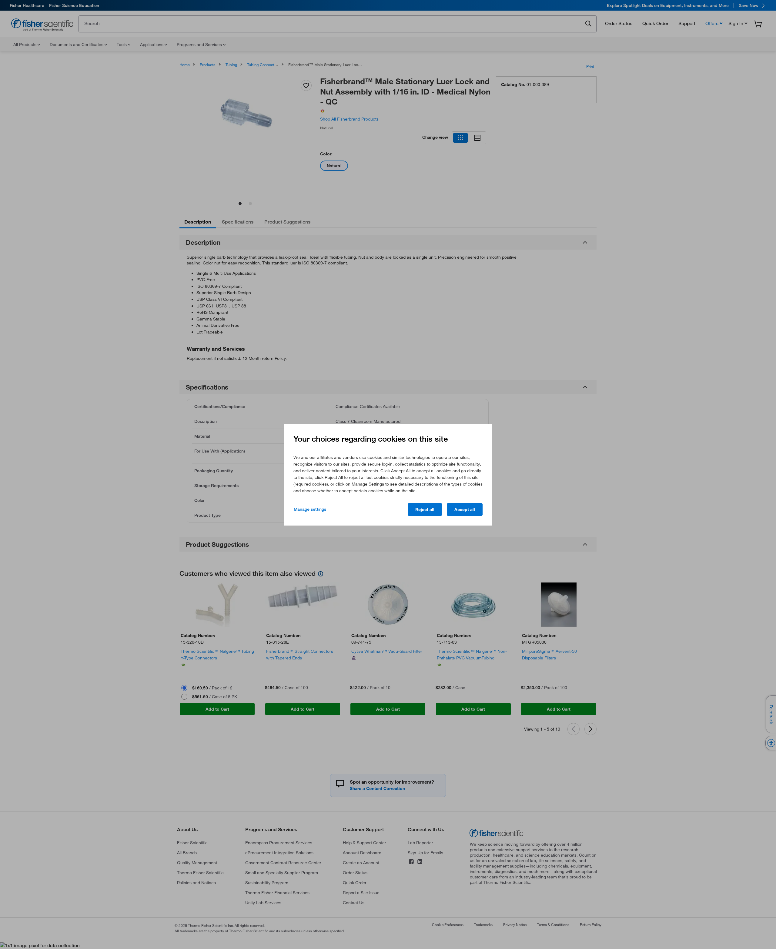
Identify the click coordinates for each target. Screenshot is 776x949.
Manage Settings (310, 509)
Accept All (464, 509)
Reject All (424, 509)
